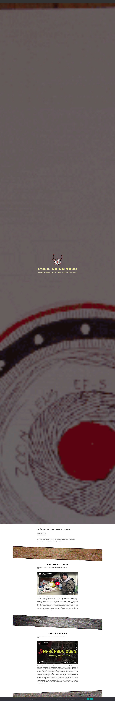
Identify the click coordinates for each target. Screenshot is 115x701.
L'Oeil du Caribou (57, 269)
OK (88, 699)
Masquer (43, 533)
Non (91, 699)
